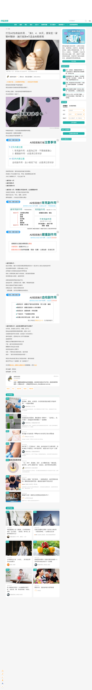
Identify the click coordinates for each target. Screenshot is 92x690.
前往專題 (73, 61)
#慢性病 (31, 388)
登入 (90, 20)
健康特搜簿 (13, 77)
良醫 (6, 28)
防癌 (15, 24)
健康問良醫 (44, 24)
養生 (26, 24)
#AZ (13, 388)
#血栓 (25, 388)
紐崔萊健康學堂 (74, 24)
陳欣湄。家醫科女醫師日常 (17, 365)
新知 (31, 24)
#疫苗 (8, 388)
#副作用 (19, 388)
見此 (35, 365)
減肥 (21, 24)
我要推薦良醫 (73, 133)
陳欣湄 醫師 (28, 77)
